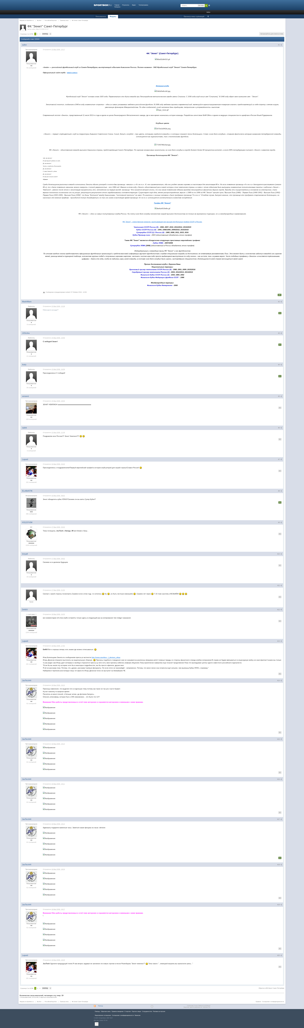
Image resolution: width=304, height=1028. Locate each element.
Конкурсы (117, 7)
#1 (279, 45)
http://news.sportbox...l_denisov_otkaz (106, 657)
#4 (279, 365)
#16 (278, 779)
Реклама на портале (159, 1011)
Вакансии (137, 1015)
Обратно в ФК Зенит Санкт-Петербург (271, 988)
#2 (279, 302)
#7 (279, 459)
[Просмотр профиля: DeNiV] (31, 621)
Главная (116, 5)
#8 (279, 491)
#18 (278, 864)
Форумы (113, 16)
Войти (208, 12)
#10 (278, 554)
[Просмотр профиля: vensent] (31, 408)
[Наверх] (152, 1006)
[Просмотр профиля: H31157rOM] (31, 534)
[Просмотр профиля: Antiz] (31, 376)
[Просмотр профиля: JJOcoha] (31, 345)
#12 (278, 609)
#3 (279, 333)
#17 (278, 819)
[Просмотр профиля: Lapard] (31, 471)
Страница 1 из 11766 (26, 34)
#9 (279, 522)
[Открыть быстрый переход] (208, 16)
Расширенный (209, 5)
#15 (278, 739)
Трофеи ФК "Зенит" (162, 203)
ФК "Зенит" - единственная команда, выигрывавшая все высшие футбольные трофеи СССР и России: (162, 222)
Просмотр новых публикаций (194, 16)
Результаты (125, 5)
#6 (279, 428)
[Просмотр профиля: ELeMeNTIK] (31, 503)
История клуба (162, 86)
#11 (278, 585)
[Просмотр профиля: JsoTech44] (31, 692)
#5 (279, 396)
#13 (278, 641)
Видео (134, 5)
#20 (278, 955)
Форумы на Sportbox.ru (27, 1001)
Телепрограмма (143, 5)
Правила (258, 1001)
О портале (127, 1011)
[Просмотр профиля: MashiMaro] (31, 313)
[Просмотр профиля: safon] (31, 57)
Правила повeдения (118, 1011)
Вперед (45, 34)
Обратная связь (106, 1011)
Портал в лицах (136, 1011)
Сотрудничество (147, 1011)
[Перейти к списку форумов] (103, 5)
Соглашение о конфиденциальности (273, 1001)
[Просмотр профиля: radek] (31, 440)
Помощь (100, 1006)
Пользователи (101, 16)
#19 (278, 905)
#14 (278, 680)
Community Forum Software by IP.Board (198, 1005)
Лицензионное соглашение (103, 1015)
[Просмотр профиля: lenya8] (31, 566)
